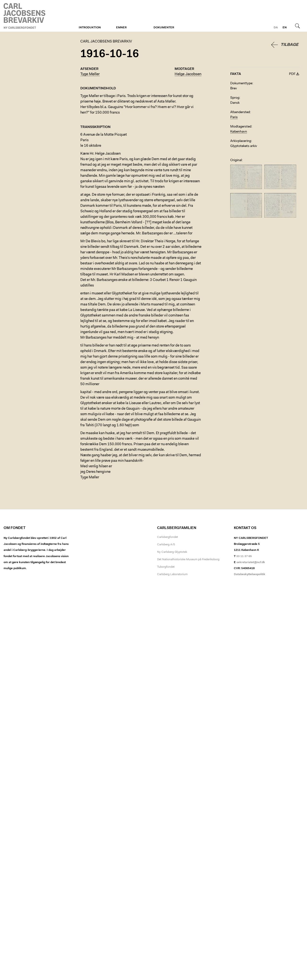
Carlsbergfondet (167, 537)
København (238, 132)
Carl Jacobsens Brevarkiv (25, 16)
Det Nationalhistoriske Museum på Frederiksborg (188, 559)
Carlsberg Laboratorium (172, 574)
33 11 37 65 (244, 556)
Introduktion (90, 27)
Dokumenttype (241, 83)
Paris (234, 117)
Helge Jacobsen (188, 74)
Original (236, 160)
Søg (297, 26)
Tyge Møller (90, 74)
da (276, 27)
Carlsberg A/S (166, 544)
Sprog (234, 98)
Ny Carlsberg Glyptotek (172, 552)
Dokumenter (164, 27)
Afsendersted (240, 112)
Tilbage (289, 45)
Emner (121, 27)
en (285, 27)
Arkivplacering (240, 141)
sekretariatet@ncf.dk (250, 562)
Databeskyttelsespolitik (249, 574)
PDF (292, 74)
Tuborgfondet (166, 567)
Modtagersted (240, 126)
